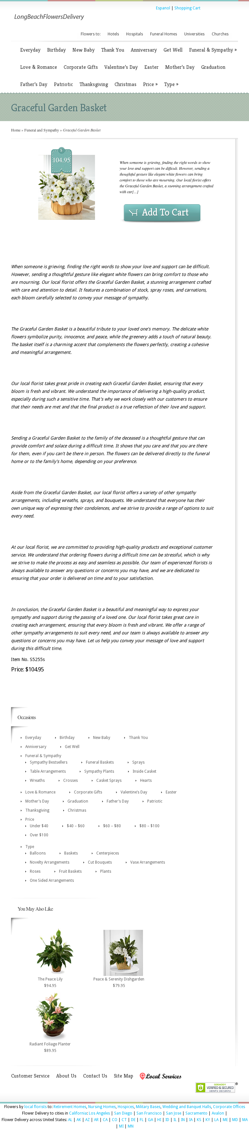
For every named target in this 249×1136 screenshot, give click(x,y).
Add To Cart (165, 212)
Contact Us (95, 1075)
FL (142, 1119)
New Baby (83, 49)
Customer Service (30, 1075)
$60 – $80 (112, 826)
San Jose (173, 1113)
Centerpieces (107, 853)
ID (167, 1119)
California (78, 1113)
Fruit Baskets (70, 871)
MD (235, 1119)
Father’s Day (33, 84)
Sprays (138, 762)
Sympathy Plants (99, 771)
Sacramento (196, 1113)
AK (79, 1119)
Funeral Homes (163, 34)
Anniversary (144, 49)
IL (175, 1119)
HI (159, 1119)
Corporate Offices (229, 1107)
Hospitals (134, 34)
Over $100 (39, 835)
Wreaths (37, 780)
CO (114, 1119)
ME (225, 1119)
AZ (87, 1119)
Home (15, 129)
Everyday (30, 49)
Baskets (71, 853)
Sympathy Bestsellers (48, 762)
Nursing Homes (102, 1107)
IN (183, 1119)
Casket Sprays (109, 780)
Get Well (173, 49)
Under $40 (39, 826)
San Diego (123, 1113)
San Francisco (149, 1113)
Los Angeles (99, 1113)
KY (208, 1119)
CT (124, 1119)
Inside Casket (144, 771)
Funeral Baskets (100, 762)
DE (133, 1119)
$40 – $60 (76, 826)
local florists (35, 1107)
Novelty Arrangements (49, 862)
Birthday (56, 49)
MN (131, 1126)
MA (245, 1119)
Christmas (125, 84)
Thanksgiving (93, 84)
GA (150, 1119)
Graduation (213, 67)
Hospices (126, 1107)
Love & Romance (38, 67)
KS (199, 1119)
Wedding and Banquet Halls (186, 1107)
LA (216, 1119)
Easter (151, 67)
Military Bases (148, 1107)
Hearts (146, 780)
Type (171, 84)
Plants (105, 871)
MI (121, 1126)
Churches (220, 34)
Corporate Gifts (81, 67)
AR (96, 1119)
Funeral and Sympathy (41, 129)
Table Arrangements (48, 771)
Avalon (218, 1113)
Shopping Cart (187, 8)
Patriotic (63, 84)
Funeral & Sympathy (213, 49)
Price (150, 84)
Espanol (163, 8)
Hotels (113, 34)
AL (70, 1119)
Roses (35, 871)
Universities (194, 34)
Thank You (112, 49)
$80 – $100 (149, 826)
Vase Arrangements (147, 862)
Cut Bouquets (100, 862)
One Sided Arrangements (52, 880)
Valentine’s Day (121, 67)
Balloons (38, 853)
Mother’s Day (180, 67)
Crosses (70, 780)
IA (191, 1119)
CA (105, 1119)
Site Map (123, 1075)
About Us (66, 1075)
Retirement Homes (69, 1107)
